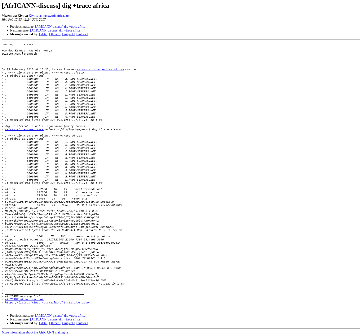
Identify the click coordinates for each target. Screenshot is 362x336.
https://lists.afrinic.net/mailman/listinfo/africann (47, 302)
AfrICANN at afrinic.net (24, 299)
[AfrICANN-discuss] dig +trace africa (60, 26)
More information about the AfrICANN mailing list (35, 332)
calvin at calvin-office (24, 129)
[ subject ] (68, 34)
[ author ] (82, 34)
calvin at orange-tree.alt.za (100, 69)
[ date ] (43, 34)
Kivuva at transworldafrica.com (49, 15)
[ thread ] (55, 34)
